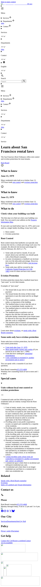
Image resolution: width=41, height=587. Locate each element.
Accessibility (8, 543)
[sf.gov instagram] (5, 512)
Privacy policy (6, 531)
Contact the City (7, 541)
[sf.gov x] (10, 512)
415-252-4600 (22, 369)
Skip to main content (8, 2)
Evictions (4, 483)
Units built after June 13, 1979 (16, 347)
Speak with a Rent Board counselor (13, 481)
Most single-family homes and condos (19, 349)
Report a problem (19, 541)
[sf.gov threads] (7, 512)
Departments (11, 521)
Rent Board (5, 163)
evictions (17, 331)
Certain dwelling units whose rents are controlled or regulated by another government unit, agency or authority (22, 459)
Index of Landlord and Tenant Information (16, 485)
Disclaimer (15, 531)
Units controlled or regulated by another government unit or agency (19, 359)
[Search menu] (20, 74)
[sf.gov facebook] (2, 512)
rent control (17, 182)
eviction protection (31, 182)
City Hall (22, 521)
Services (4, 521)
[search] (24, 81)
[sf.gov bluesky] (13, 512)
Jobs (2, 23)
